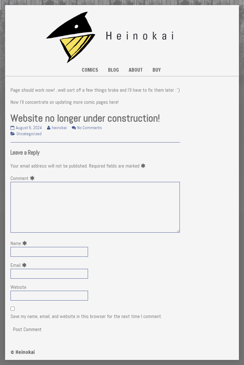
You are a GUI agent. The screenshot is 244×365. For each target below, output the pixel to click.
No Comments (89, 127)
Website (18, 287)
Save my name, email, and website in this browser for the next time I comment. (86, 316)
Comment (23, 178)
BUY (156, 69)
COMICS (90, 69)
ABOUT (136, 69)
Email (19, 265)
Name (20, 243)
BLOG (113, 69)
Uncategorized (29, 133)
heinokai (59, 127)
